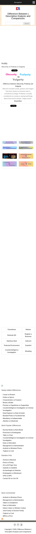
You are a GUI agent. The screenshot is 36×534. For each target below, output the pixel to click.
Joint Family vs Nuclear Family (13, 510)
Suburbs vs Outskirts (10, 468)
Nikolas (28, 329)
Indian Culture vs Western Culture (14, 508)
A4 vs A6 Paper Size (10, 465)
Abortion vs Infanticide (10, 421)
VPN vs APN (7, 476)
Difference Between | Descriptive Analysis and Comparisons (18, 16)
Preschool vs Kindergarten (12, 432)
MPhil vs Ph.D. (8, 516)
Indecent (28, 341)
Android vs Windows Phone (12, 448)
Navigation (18, 2)
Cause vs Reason (9, 394)
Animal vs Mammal (9, 460)
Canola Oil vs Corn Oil (10, 478)
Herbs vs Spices (8, 397)
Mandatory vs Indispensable (12, 418)
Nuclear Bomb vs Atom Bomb (13, 430)
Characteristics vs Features (12, 400)
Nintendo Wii (11, 335)
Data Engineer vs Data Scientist (14, 413)
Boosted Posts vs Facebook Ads (14, 416)
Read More (18, 101)
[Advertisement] (18, 44)
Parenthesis (12, 329)
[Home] (18, 10)
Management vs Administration (13, 445)
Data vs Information (9, 443)
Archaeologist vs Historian (12, 470)
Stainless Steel (12, 341)
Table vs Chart (8, 435)
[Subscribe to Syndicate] (2, 519)
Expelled (28, 345)
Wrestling (28, 351)
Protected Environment (11, 345)
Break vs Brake (8, 402)
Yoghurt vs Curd (8, 451)
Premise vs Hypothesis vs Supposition (16, 405)
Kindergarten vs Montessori (12, 473)
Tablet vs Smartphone (10, 503)
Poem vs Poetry (8, 462)
